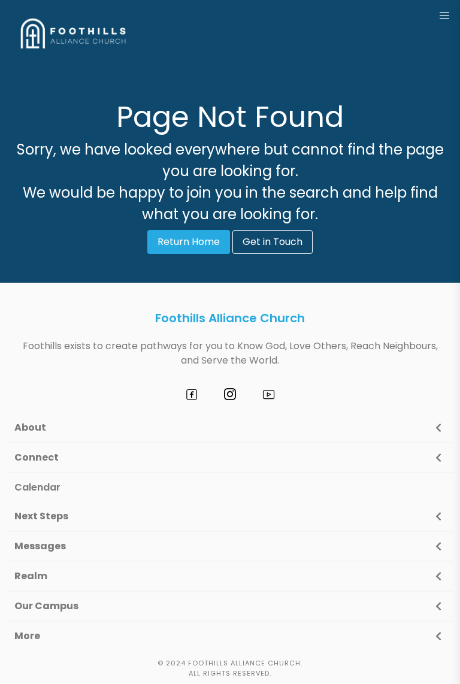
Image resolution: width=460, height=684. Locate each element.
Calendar (37, 487)
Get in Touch (272, 242)
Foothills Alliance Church (230, 318)
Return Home (189, 242)
